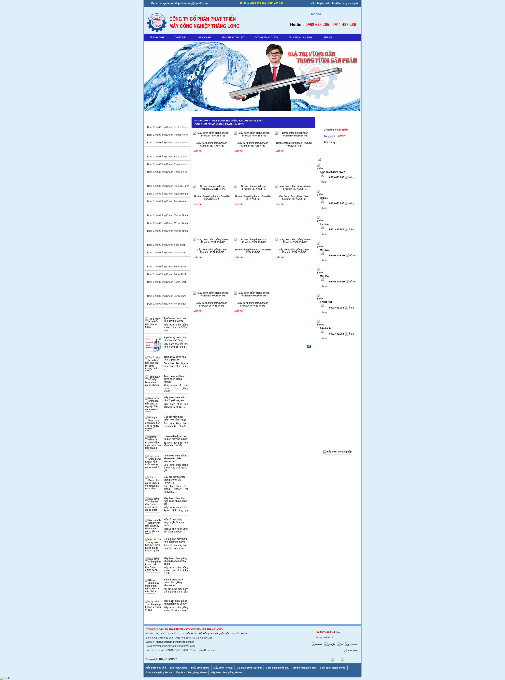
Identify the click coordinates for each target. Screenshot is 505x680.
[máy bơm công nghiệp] (337, 451)
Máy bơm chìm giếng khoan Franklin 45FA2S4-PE (253, 144)
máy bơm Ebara (200, 667)
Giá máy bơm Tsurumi (249, 667)
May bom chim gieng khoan (191, 672)
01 (309, 346)
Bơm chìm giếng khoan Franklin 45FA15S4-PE (294, 144)
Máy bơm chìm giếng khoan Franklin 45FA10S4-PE (253, 304)
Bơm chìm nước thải (277, 667)
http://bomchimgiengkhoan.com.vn (175, 641)
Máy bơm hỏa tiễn (156, 667)
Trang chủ (201, 120)
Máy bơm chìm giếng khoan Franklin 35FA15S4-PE (211, 304)
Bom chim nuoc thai (304, 667)
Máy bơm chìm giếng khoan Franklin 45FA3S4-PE (211, 144)
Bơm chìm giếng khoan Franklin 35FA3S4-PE (253, 251)
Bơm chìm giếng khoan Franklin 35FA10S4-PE (212, 197)
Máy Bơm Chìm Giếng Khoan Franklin (236, 120)
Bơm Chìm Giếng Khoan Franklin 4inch (220, 124)
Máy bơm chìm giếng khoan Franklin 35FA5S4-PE (294, 197)
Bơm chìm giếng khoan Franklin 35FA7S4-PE (253, 197)
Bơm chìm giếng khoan (159, 672)
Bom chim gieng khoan (332, 667)
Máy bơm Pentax (223, 667)
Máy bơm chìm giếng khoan (226, 672)
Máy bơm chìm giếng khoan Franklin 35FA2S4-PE (294, 251)
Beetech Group (178, 667)
